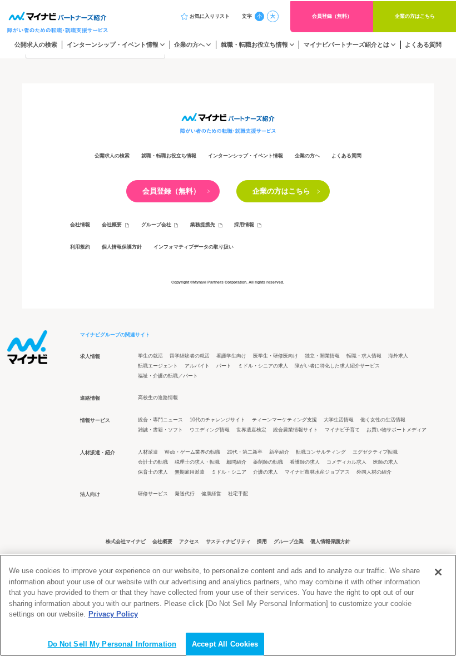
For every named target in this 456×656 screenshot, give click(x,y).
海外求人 (398, 356)
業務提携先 (202, 224)
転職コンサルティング (321, 452)
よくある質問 (423, 44)
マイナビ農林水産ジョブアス (317, 472)
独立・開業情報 (322, 356)
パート (223, 366)
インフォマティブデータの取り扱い (193, 247)
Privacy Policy (113, 614)
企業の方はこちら (415, 16)
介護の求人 (265, 472)
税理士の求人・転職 (197, 462)
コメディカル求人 (346, 462)
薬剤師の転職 (268, 462)
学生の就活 (150, 356)
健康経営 (211, 493)
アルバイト (197, 366)
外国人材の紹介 (373, 472)
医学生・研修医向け (275, 356)
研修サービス (153, 493)
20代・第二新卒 (244, 452)
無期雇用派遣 (190, 472)
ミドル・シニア (228, 472)
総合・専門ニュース (160, 420)
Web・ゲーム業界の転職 (192, 452)
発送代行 (185, 493)
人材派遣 (148, 452)
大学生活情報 (339, 420)
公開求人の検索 (35, 44)
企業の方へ (189, 44)
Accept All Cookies (225, 644)
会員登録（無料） (332, 16)
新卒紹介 (279, 452)
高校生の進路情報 (158, 397)
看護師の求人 (305, 462)
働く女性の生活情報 (382, 420)
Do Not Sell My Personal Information (112, 644)
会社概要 (112, 224)
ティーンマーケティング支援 (284, 420)
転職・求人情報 (363, 356)
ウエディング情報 (210, 430)
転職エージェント (158, 366)
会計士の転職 (153, 462)
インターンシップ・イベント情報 (112, 44)
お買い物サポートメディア (396, 430)
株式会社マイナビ (126, 541)
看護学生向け (231, 356)
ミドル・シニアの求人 (263, 366)
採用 (262, 541)
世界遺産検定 (251, 430)
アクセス (189, 541)
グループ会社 (156, 224)
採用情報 (244, 224)
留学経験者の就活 (190, 356)
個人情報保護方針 (122, 247)
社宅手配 (238, 493)
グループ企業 (289, 541)
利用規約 (80, 247)
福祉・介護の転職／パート (168, 376)
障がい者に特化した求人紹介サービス (337, 366)
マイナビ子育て (342, 430)
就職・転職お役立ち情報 (254, 44)
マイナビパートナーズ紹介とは (346, 44)
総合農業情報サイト (295, 430)
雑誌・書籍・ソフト (160, 430)
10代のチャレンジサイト (217, 420)
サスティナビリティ (228, 541)
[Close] (438, 572)
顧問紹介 (236, 462)
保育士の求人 (153, 472)
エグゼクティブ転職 (375, 452)
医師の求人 (385, 462)
